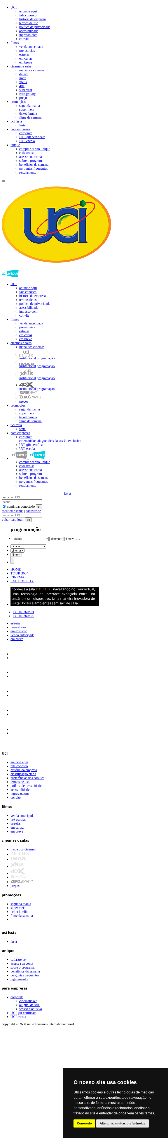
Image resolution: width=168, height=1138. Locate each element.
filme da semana (30, 117)
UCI (13, 7)
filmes (14, 43)
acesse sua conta (30, 157)
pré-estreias (27, 50)
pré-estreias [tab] (18, 627)
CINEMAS (18, 577)
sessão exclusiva (70, 441)
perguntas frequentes (33, 168)
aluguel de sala (47, 441)
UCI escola (27, 141)
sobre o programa (31, 160)
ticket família (28, 113)
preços (23, 98)
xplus (23, 82)
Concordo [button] (84, 1123)
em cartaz (25, 58)
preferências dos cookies (27, 778)
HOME (15, 569)
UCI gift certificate (32, 137)
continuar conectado (20, 506)
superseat (25, 90)
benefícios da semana (34, 164)
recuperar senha (12, 511)
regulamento (27, 172)
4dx (21, 86)
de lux (23, 74)
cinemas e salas (21, 66)
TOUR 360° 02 (23, 616)
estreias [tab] (15, 623)
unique (15, 145)
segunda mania (29, 105)
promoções (18, 101)
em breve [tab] (16, 639)
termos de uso (28, 23)
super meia (26, 109)
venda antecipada (31, 46)
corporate (25, 133)
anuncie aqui (28, 11)
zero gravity (27, 94)
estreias (24, 54)
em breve (25, 62)
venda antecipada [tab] (22, 635)
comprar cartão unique (34, 149)
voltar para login (13, 519)
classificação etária (23, 774)
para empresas (20, 129)
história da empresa (32, 19)
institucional (27, 358)
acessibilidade (28, 31)
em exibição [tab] (18, 631)
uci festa (16, 121)
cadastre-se (26, 153)
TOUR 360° (19, 573)
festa (22, 125)
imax (22, 78)
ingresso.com (28, 35)
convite (24, 39)
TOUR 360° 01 (23, 612)
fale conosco (28, 15)
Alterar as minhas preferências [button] (122, 1123)
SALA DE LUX (22, 581)
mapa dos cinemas (31, 70)
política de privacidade (34, 27)
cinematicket (28, 441)
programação (46, 358)
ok (38, 506)
